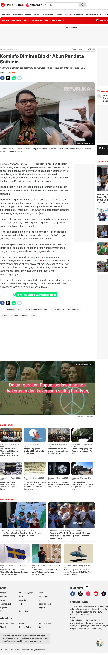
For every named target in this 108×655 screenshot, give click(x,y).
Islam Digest (44, 596)
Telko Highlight (57, 20)
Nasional (5, 20)
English (42, 607)
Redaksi (22, 623)
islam (33, 315)
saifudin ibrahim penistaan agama (14, 315)
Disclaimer (4, 627)
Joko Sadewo (10, 72)
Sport (26, 20)
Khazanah (4, 596)
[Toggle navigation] (3, 5)
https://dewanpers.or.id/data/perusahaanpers (21, 641)
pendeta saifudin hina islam (36, 309)
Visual (21, 607)
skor (36, 14)
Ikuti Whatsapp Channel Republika (37, 294)
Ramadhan (23, 611)
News (9, 49)
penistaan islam (74, 309)
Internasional (36, 20)
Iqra (21, 596)
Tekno (21, 604)
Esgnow (3, 607)
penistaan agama (57, 309)
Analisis (22, 600)
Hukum (16, 49)
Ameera (3, 593)
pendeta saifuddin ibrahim (11, 309)
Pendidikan (16, 20)
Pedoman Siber (45, 623)
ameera (6, 14)
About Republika (7, 623)
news (68, 14)
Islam (43, 260)
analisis (78, 14)
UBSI (46, 20)
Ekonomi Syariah (22, 14)
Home (2, 49)
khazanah (48, 14)
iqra (59, 14)
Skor (40, 593)
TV (1, 611)
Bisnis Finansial (94, 14)
